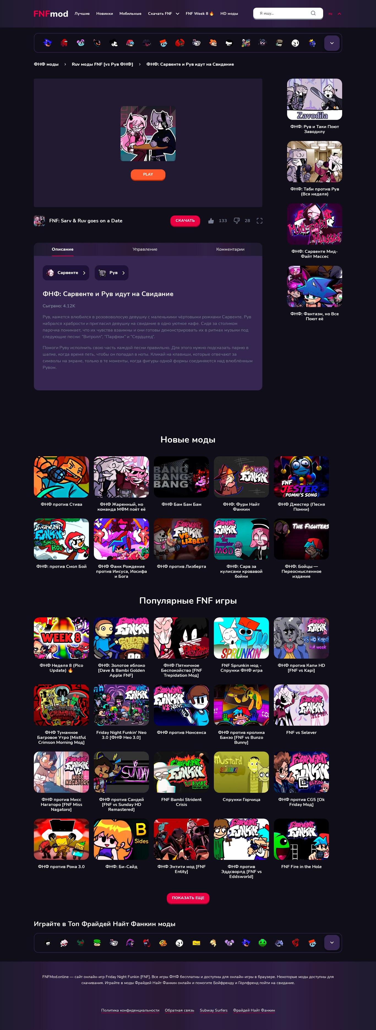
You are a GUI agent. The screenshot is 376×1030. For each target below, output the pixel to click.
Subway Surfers (214, 1010)
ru (330, 13)
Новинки (104, 13)
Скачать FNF (160, 13)
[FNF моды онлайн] (51, 13)
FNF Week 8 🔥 (200, 13)
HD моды (229, 13)
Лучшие (82, 13)
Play (148, 174)
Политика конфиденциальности (130, 1010)
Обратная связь (179, 1010)
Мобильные (130, 13)
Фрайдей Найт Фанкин (254, 1010)
